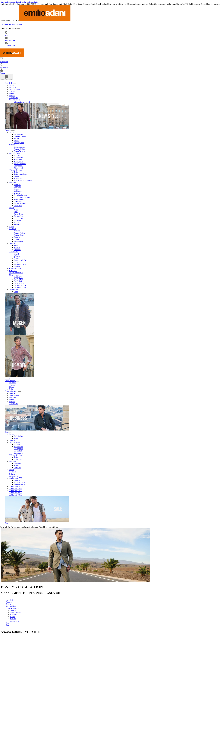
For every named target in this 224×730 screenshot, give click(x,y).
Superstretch (18, 218)
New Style (9, 83)
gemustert (17, 193)
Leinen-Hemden (20, 204)
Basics (16, 176)
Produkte (8, 130)
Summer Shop (10, 381)
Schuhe (12, 96)
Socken (16, 262)
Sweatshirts (18, 159)
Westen (16, 141)
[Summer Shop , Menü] (17, 381)
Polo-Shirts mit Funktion (23, 180)
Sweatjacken (18, 162)
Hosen (11, 94)
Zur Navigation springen (29, 2)
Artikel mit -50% (15, 493)
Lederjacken (18, 134)
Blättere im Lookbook (22, 102)
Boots (16, 245)
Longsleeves (18, 166)
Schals (16, 258)
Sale (6, 432)
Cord (16, 292)
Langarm (17, 187)
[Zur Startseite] (12, 56)
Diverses (17, 266)
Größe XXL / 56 (20, 285)
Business (17, 225)
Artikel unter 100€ (16, 486)
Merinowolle (18, 168)
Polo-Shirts (18, 178)
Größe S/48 (18, 277)
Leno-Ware (18, 206)
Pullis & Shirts (19, 482)
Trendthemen (14, 290)
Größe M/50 (18, 279)
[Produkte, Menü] (13, 130)
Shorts (16, 222)
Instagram (18, 24)
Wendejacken (19, 143)
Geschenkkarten (15, 269)
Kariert (16, 189)
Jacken (11, 85)
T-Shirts (12, 91)
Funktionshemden (20, 195)
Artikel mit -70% (15, 495)
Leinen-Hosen (19, 216)
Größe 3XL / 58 (20, 287)
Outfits (7, 379)
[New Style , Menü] (14, 83)
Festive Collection (11, 391)
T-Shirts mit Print (20, 174)
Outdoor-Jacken (20, 136)
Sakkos (12, 145)
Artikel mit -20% (15, 489)
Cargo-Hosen (19, 214)
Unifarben (17, 191)
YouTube (11, 24)
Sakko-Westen (19, 151)
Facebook (4, 24)
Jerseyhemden (19, 199)
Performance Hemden (22, 197)
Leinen (11, 389)
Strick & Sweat (15, 89)
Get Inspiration (14, 100)
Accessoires (13, 98)
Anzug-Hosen (19, 235)
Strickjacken (18, 157)
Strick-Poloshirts (20, 164)
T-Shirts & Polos (15, 170)
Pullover (17, 155)
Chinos (16, 212)
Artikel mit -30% (15, 491)
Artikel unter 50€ (15, 478)
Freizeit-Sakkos (19, 147)
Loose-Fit (17, 220)
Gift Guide (13, 271)
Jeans (16, 210)
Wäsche (17, 256)
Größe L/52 (18, 281)
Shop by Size (14, 275)
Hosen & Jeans (19, 484)
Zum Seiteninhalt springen (10, 2)
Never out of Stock (16, 273)
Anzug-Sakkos (19, 149)
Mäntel (16, 138)
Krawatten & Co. (20, 260)
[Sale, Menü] (9, 432)
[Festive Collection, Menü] (19, 391)
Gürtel (16, 254)
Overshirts (18, 201)
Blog (6, 523)
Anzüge (17, 231)
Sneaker (17, 248)
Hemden (12, 87)
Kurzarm (17, 185)
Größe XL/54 (19, 283)
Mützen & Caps (20, 264)
